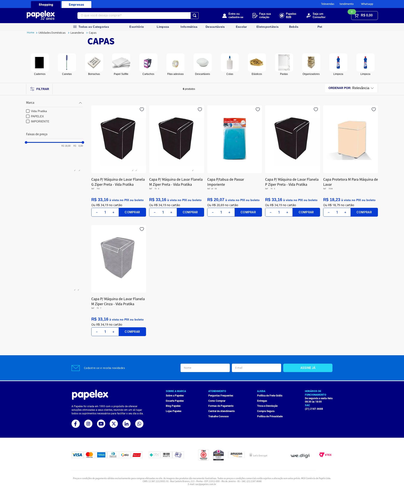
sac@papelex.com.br (205, 484)
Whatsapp (367, 4)
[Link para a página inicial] (30, 33)
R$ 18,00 (65, 146)
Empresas (76, 4)
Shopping (46, 4)
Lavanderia (77, 32)
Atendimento (346, 4)
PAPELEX (37, 116)
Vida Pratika (39, 111)
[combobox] (138, 15)
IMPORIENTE (40, 121)
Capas (92, 32)
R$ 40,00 (77, 146)
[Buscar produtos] (194, 15)
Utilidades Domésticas (52, 32)
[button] (54, 103)
